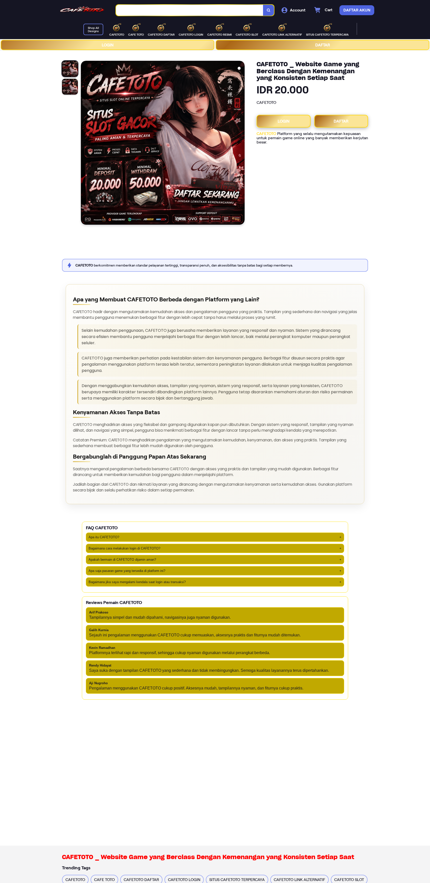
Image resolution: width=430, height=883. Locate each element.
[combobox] (189, 10)
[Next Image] (241, 143)
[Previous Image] (85, 143)
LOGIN (107, 45)
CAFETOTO (266, 134)
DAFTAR (322, 45)
